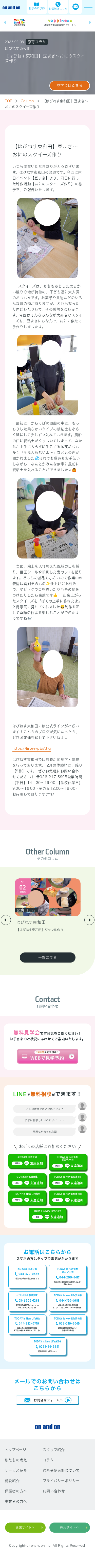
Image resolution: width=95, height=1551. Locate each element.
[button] (5, 22)
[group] (19, 22)
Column (30, 101)
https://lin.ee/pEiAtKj (31, 748)
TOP (11, 101)
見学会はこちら (70, 85)
